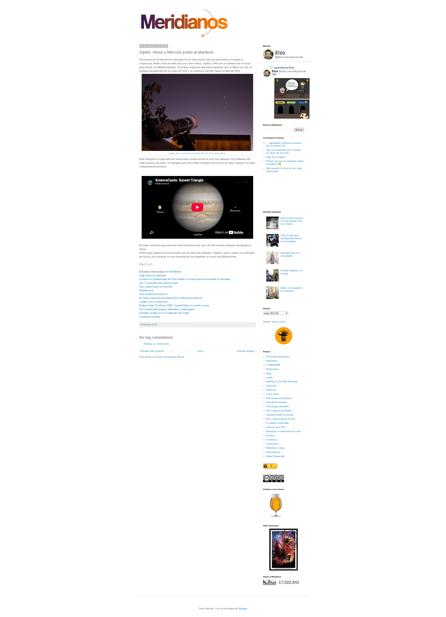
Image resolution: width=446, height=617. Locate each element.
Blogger (243, 608)
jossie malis (278, 321)
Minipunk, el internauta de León (283, 431)
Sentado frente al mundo (280, 414)
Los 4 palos (272, 394)
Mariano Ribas (219, 153)
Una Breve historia (276, 402)
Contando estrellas (149, 316)
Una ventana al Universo (153, 294)
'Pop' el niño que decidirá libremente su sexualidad (291, 238)
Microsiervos (273, 452)
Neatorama (272, 369)
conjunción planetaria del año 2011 (194, 153)
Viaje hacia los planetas (152, 275)
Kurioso (270, 435)
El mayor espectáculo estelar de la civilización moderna (170, 297)
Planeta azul (146, 290)
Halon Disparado (275, 456)
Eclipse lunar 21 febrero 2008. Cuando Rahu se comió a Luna (174, 305)
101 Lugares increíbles (278, 410)
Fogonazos (272, 443)
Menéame (271, 360)
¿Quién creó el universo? (153, 301)
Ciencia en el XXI (275, 427)
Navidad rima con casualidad (290, 254)
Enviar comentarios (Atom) (169, 356)
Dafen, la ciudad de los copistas (291, 289)
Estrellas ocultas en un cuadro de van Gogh (164, 312)
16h (274, 74)
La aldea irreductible (277, 422)
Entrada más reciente (152, 351)
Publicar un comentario (156, 343)
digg (268, 373)
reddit (269, 377)
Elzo (280, 53)
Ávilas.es (271, 389)
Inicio (200, 351)
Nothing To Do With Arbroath (282, 381)
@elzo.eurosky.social (289, 57)
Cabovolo (271, 385)
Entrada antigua (246, 351)
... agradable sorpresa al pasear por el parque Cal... (284, 144)
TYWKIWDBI (273, 364)
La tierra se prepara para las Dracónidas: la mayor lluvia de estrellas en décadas (184, 279)
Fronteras (271, 439)
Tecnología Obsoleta (277, 406)
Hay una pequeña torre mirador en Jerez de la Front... (283, 151)
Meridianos (175, 271)
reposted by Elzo (284, 67)
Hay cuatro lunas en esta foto (155, 286)
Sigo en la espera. (276, 157)
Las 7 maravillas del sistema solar (158, 282)
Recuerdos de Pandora (279, 398)
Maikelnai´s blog (275, 447)
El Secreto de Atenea (277, 356)
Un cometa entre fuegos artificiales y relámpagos (167, 309)
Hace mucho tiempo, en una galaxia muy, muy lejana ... (291, 221)
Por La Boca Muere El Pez (280, 418)
